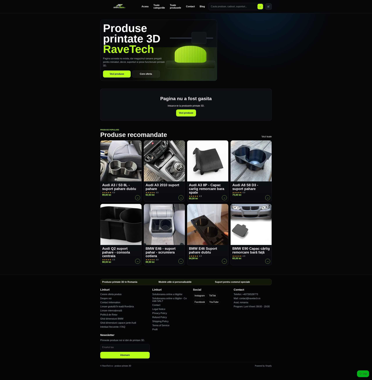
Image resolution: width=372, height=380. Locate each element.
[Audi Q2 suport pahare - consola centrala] (121, 224)
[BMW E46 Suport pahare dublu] (207, 224)
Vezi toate (267, 136)
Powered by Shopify (263, 366)
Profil (155, 329)
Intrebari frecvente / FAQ (112, 327)
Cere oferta (146, 74)
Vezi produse (117, 74)
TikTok (212, 295)
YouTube (214, 302)
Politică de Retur (108, 314)
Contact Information (110, 302)
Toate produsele (175, 6)
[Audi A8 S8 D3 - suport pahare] (251, 161)
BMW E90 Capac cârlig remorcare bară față (251, 250)
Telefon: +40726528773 (246, 294)
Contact (190, 6)
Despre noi (106, 298)
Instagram (200, 295)
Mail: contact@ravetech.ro (247, 298)
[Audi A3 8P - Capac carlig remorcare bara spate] (207, 161)
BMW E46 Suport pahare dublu (203, 250)
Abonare (125, 355)
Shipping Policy (160, 321)
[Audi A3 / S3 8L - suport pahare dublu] (121, 161)
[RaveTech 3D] (119, 6)
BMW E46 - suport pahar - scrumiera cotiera (161, 252)
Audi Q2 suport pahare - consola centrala (116, 252)
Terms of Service (160, 325)
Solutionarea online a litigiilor (167, 294)
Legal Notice (158, 309)
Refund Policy (159, 317)
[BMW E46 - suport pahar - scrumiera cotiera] (164, 224)
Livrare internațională (111, 310)
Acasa (145, 6)
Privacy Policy (159, 313)
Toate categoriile (159, 6)
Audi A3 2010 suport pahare (162, 187)
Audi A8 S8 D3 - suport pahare (245, 187)
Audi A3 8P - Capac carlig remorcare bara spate (206, 188)
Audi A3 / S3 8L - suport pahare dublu (119, 187)
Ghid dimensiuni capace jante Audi (118, 323)
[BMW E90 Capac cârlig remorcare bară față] (251, 224)
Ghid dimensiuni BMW (111, 318)
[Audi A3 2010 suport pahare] (164, 161)
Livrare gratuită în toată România (117, 306)
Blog (202, 6)
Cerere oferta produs (110, 294)
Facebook (200, 302)
